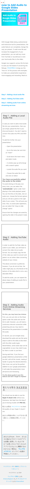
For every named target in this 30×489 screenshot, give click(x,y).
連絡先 (17, 466)
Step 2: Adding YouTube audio (13, 98)
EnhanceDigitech (8, 479)
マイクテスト (16, 406)
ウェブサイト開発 (13, 476)
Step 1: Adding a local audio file (13, 94)
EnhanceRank (20, 481)
